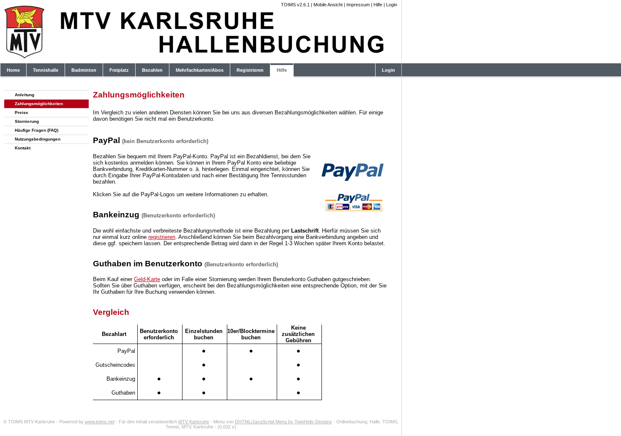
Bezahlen (152, 70)
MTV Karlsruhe (193, 421)
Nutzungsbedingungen (37, 139)
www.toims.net (99, 421)
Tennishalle (45, 70)
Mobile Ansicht (328, 4)
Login (391, 4)
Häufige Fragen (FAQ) (36, 130)
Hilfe (377, 4)
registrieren (161, 237)
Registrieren (250, 70)
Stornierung (27, 121)
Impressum (358, 4)
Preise (21, 112)
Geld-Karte (147, 279)
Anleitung (24, 94)
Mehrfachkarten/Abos (199, 70)
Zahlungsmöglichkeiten (39, 103)
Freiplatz (119, 70)
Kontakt (22, 148)
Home (13, 70)
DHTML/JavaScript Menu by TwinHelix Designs (283, 421)
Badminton (83, 70)
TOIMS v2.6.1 (295, 4)
